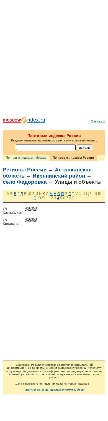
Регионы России (25, 170)
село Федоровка (25, 182)
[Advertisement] (54, 60)
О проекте (98, 121)
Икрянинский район (59, 176)
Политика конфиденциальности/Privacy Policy (54, 389)
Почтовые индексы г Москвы (26, 157)
